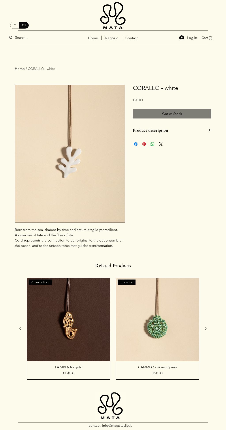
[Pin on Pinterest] (144, 144)
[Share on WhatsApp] (152, 144)
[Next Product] (205, 328)
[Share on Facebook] (135, 144)
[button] (211, 38)
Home (20, 69)
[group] (113, 329)
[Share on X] (161, 144)
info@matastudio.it (117, 425)
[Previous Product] (20, 328)
